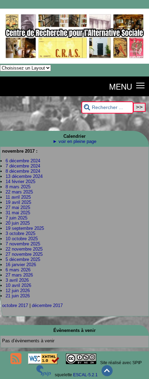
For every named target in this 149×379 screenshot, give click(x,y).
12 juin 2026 (18, 290)
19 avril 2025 (18, 202)
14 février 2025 (20, 181)
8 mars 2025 (18, 186)
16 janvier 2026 (21, 264)
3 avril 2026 (17, 280)
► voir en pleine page (74, 141)
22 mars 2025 (19, 192)
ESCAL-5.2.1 (85, 374)
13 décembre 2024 (24, 176)
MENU (120, 86)
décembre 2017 (47, 305)
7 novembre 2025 (23, 243)
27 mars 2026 (19, 275)
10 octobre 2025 (22, 238)
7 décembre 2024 (23, 166)
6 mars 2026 (18, 269)
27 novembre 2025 (24, 254)
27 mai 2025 (18, 207)
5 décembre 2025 (23, 259)
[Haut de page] (107, 374)
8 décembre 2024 (23, 171)
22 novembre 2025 (24, 249)
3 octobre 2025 (20, 233)
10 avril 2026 (18, 285)
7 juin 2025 (16, 217)
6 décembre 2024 (23, 160)
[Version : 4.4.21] (44, 374)
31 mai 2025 (18, 212)
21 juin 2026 (18, 295)
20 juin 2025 (18, 223)
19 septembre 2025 (25, 228)
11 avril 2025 (18, 197)
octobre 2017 (15, 305)
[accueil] (74, 62)
